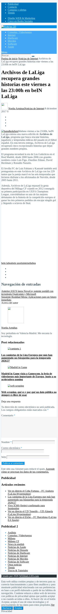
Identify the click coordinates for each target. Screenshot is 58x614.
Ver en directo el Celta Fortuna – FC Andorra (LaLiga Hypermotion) (31, 492)
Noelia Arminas (16, 108)
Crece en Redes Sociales (20, 21)
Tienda (11, 12)
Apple (11, 46)
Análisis (12, 532)
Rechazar (7, 608)
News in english (16, 544)
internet (26, 263)
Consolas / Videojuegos (20, 32)
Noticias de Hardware (19, 553)
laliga (33, 263)
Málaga (11, 538)
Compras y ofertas (17, 9)
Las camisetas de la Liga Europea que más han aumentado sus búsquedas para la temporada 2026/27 (31, 499)
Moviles (12, 41)
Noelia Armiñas (9, 327)
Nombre (6, 442)
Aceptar (18, 608)
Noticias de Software (18, 561)
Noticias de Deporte (18, 550)
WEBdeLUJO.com (29, 576)
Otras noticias (15, 564)
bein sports (17, 263)
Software (12, 43)
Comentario (8, 415)
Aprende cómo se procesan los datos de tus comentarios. (28, 470)
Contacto (12, 7)
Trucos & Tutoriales (18, 570)
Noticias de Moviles (18, 558)
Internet (11, 35)
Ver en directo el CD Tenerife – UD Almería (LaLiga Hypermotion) (30, 513)
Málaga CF (13, 541)
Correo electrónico (11, 448)
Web (3, 457)
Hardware (13, 38)
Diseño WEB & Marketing (21, 18)
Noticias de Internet (28, 58)
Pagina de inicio (9, 58)
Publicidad (13, 4)
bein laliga (6, 263)
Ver (52, 604)
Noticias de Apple (17, 547)
